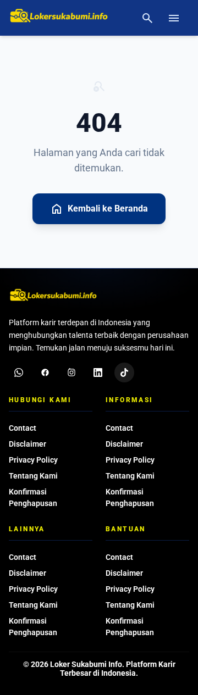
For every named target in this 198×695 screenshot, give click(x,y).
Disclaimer (27, 444)
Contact (22, 428)
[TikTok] (124, 372)
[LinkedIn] (98, 372)
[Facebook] (45, 372)
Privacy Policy (33, 459)
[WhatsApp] (19, 372)
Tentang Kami (33, 475)
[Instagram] (71, 372)
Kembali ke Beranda (99, 208)
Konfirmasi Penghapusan (33, 497)
